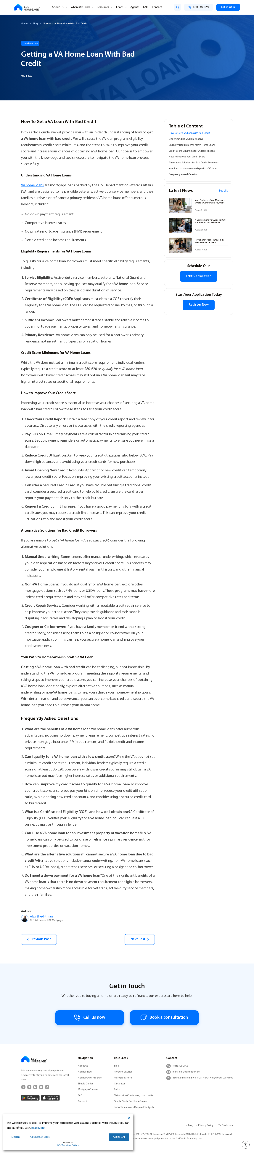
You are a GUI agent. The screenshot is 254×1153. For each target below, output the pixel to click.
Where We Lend (80, 7)
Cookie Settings (40, 1136)
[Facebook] (35, 1087)
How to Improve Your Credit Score (187, 156)
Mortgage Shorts (123, 1077)
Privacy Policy (205, 1125)
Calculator (119, 1083)
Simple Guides (85, 1083)
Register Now (199, 305)
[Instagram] (23, 1087)
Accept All (119, 1136)
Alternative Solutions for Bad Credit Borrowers (194, 162)
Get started (228, 7)
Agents (134, 7)
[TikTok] (47, 1087)
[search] (177, 7)
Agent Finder (85, 1071)
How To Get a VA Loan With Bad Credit (189, 133)
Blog (35, 23)
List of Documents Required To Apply (134, 1107)
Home (24, 23)
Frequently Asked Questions (184, 174)
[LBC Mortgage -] (27, 7)
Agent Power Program (90, 1077)
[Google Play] (30, 1098)
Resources (103, 7)
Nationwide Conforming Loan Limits (133, 1095)
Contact (157, 7)
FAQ (145, 7)
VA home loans (32, 185)
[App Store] (50, 1098)
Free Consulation (198, 276)
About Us (58, 7)
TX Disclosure (225, 1125)
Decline (15, 1136)
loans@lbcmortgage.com (186, 1071)
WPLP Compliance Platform (68, 1145)
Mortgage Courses (88, 1089)
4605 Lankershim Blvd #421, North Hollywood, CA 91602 (203, 1077)
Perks (117, 1089)
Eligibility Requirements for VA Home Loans (192, 144)
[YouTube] (41, 1087)
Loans (119, 7)
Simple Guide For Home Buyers (130, 1101)
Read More (38, 1128)
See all (222, 190)
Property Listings (123, 1071)
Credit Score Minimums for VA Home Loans (192, 150)
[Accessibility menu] (246, 1145)
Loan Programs (30, 43)
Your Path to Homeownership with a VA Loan (193, 168)
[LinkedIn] (29, 1087)
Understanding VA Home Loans (186, 139)
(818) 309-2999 (180, 1065)
